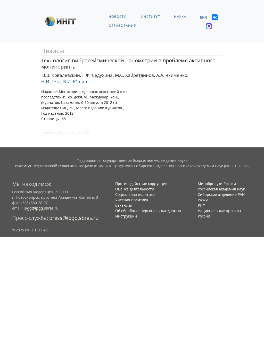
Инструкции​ (126, 216)
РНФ (201, 205)
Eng (204, 17)
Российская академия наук (221, 189)
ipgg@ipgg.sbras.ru (41, 208)
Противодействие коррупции (141, 183)
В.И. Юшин (74, 82)
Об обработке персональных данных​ (148, 210)
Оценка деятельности (134, 189)
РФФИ (203, 199)
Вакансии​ (123, 205)
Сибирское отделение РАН (221, 194)
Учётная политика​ (131, 199)
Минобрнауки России (217, 183)
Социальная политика (135, 194)
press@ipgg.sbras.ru (73, 217)
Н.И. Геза (51, 82)
